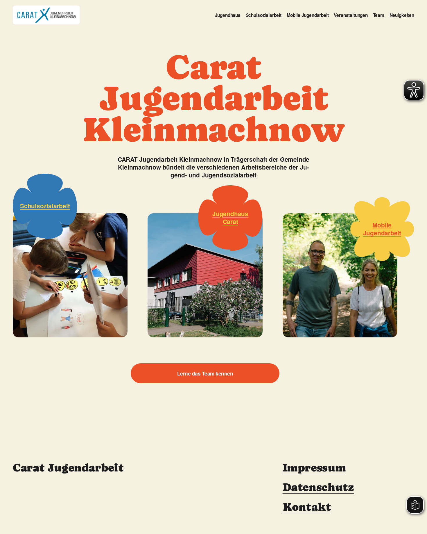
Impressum (314, 468)
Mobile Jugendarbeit (308, 15)
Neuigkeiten (402, 15)
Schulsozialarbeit (263, 15)
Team (378, 15)
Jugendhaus (228, 15)
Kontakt (307, 507)
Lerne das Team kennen (205, 373)
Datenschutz (318, 487)
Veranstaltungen (351, 15)
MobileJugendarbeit (382, 229)
